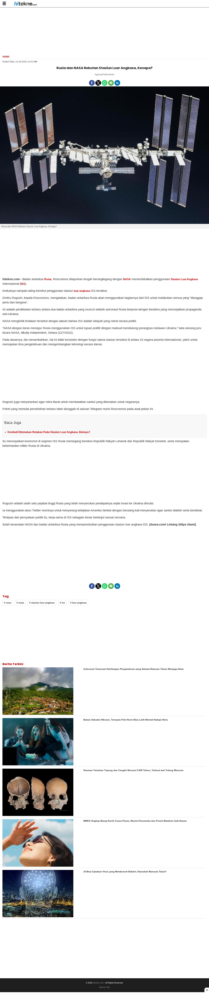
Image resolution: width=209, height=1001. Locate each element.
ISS (23, 283)
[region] (104, 30)
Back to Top (104, 987)
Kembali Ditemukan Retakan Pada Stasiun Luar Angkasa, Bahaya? (49, 432)
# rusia (20, 602)
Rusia (47, 279)
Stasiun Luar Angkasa (184, 279)
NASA (127, 279)
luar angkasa (82, 290)
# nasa (7, 602)
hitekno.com (98, 983)
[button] (4, 3)
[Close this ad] (206, 990)
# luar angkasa (78, 602)
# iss (62, 602)
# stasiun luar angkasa (42, 602)
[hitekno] (25, 4)
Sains (5, 56)
